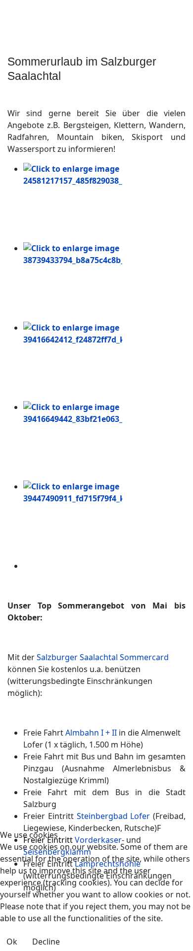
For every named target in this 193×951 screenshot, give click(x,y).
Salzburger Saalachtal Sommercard (103, 657)
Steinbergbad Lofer (113, 816)
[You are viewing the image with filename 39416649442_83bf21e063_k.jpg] (104, 440)
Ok (11, 941)
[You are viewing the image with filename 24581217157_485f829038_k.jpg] (104, 202)
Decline (46, 941)
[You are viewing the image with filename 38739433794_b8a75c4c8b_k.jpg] (104, 282)
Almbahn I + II (91, 732)
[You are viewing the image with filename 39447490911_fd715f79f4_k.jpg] (104, 520)
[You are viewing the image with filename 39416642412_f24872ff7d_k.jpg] (104, 361)
